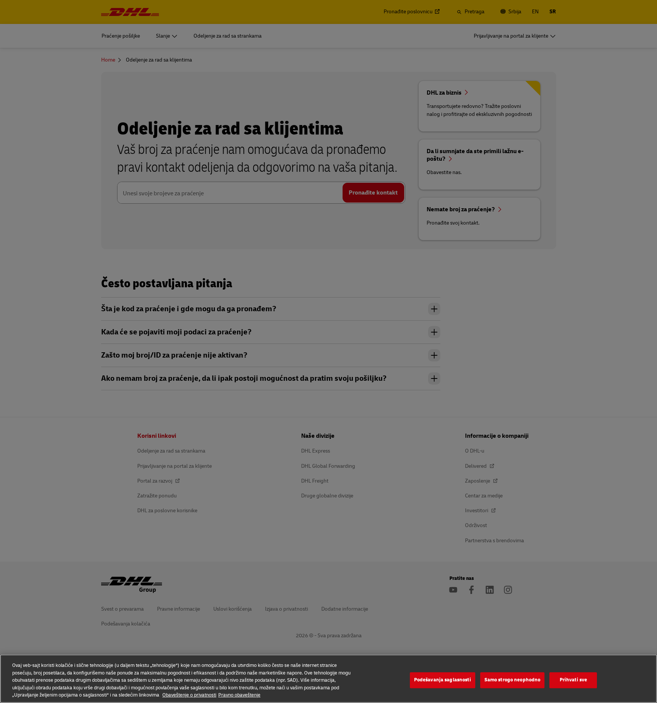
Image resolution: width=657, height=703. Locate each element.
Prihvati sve (573, 680)
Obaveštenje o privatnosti (189, 695)
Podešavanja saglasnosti (442, 680)
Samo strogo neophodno (512, 680)
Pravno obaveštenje (239, 695)
